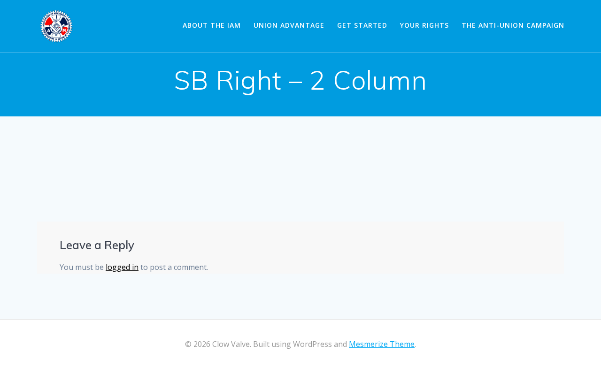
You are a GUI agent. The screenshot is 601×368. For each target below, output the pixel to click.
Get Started (362, 25)
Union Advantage (289, 25)
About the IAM (212, 25)
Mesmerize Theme (382, 344)
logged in (122, 267)
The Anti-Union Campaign (513, 25)
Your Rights (424, 25)
